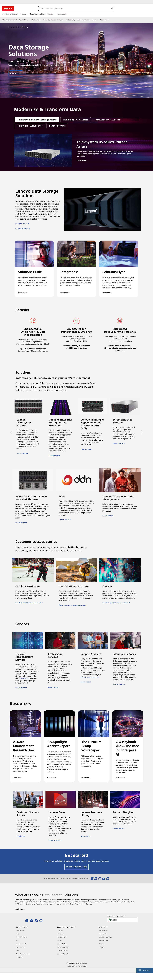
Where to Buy (103, 930)
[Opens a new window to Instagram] (99, 879)
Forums (101, 944)
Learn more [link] (22, 293)
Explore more (55, 840)
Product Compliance (105, 937)
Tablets (60, 940)
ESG (17, 940)
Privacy (69, 966)
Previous (11, 431)
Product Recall (103, 940)
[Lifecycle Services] (90, 19)
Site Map (74, 966)
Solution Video (22, 229)
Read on (20, 836)
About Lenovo (20, 930)
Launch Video (21, 224)
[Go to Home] (8, 8)
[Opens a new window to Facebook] (92, 879)
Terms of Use (82, 966)
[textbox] (122, 920)
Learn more (21, 453)
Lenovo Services (63, 950)
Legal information (21, 944)
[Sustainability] (75, 19)
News (18, 934)
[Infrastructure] (41, 19)
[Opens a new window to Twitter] (96, 879)
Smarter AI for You (63, 954)
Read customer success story (28, 603)
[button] (112, 8)
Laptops (60, 930)
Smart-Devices (62, 944)
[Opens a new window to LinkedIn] (107, 879)
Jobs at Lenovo (20, 947)
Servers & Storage (63, 947)
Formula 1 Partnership (23, 954)
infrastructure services (90, 677)
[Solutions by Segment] (17, 19)
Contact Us (102, 934)
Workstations (62, 937)
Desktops (61, 934)
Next (140, 431)
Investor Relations (21, 937)
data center (24, 678)
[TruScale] (98, 19)
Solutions (16, 27)
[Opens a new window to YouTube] (104, 879)
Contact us (15, 73)
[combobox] (74, 8)
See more (85, 836)
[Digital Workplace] (56, 19)
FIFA (17, 950)
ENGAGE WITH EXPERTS (76, 867)
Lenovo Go (19, 957)
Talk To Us (145, 970)
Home (10, 27)
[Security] (64, 19)
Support (101, 947)
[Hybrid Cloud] (29, 19)
